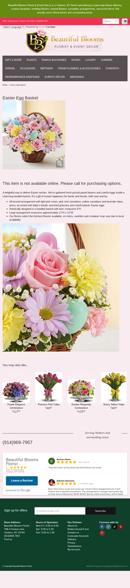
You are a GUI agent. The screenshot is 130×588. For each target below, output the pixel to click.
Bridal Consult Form (78, 529)
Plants (32, 59)
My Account (74, 549)
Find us (8, 539)
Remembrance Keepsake (22, 76)
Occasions (27, 68)
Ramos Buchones (54, 59)
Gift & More (13, 59)
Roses (75, 59)
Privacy (71, 542)
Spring (10, 68)
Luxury (90, 59)
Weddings (77, 76)
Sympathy (112, 68)
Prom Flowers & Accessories (79, 68)
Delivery (72, 539)
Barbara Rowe (64, 459)
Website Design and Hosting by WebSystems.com (106, 566)
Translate (50, 26)
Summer (106, 59)
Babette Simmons (65, 480)
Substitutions (74, 546)
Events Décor (55, 76)
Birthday (46, 68)
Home (5, 85)
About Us (72, 525)
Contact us (73, 532)
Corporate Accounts (78, 535)
